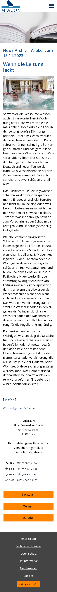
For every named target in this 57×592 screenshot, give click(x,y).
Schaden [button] (28, 518)
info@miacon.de (26, 474)
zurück (9, 399)
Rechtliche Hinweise (28, 546)
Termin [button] (28, 506)
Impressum (28, 538)
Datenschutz (28, 553)
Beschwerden (28, 568)
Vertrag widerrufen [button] (28, 584)
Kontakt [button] (28, 494)
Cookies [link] (29, 576)
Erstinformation (29, 561)
